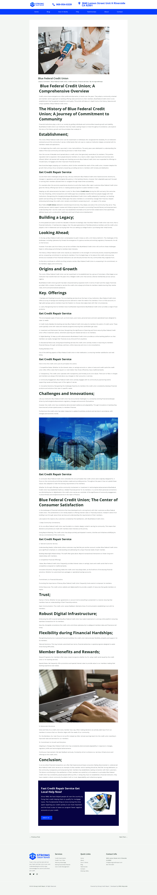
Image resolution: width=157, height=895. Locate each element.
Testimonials (91, 12)
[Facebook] (30, 874)
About (106, 12)
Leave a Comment (44, 81)
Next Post (123, 837)
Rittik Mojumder (123, 886)
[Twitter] (33, 874)
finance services (83, 81)
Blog (48, 12)
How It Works (63, 12)
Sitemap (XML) (85, 871)
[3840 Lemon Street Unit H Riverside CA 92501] (79, 3)
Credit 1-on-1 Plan (60, 860)
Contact (120, 12)
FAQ (77, 12)
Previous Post (35, 837)
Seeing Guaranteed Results (62, 864)
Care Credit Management (62, 866)
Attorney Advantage (60, 862)
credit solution (73, 81)
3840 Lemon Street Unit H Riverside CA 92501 (103, 4)
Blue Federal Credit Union (59, 81)
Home (36, 12)
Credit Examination (60, 858)
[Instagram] (37, 874)
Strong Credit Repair (39, 886)
